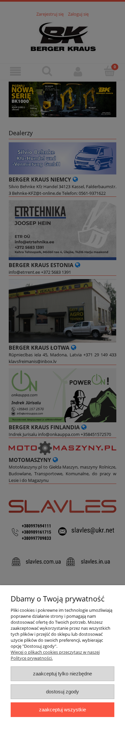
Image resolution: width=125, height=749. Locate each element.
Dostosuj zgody (62, 691)
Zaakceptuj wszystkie (62, 709)
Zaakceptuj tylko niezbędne (62, 673)
